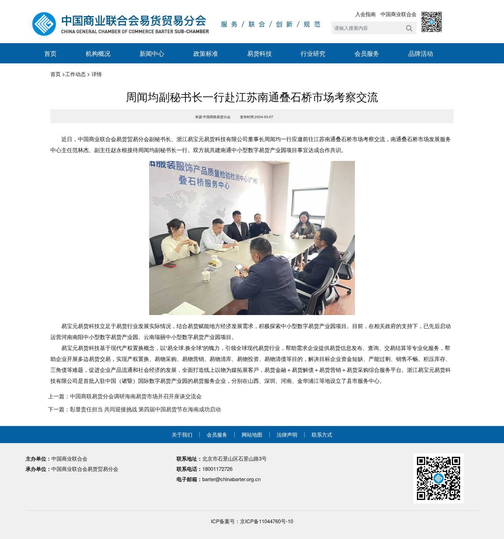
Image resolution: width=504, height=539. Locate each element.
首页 (50, 53)
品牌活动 (420, 53)
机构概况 (98, 53)
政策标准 (205, 53)
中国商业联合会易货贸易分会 (84, 468)
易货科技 (259, 53)
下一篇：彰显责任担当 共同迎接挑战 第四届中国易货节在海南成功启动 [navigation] (134, 409)
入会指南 (365, 13)
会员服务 (367, 53)
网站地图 (252, 434)
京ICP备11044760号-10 (266, 521)
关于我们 (182, 434)
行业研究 (313, 53)
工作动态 (75, 73)
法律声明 (287, 434)
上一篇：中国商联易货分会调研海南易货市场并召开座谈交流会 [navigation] (125, 396)
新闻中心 (152, 53)
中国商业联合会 (399, 13)
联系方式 (322, 434)
